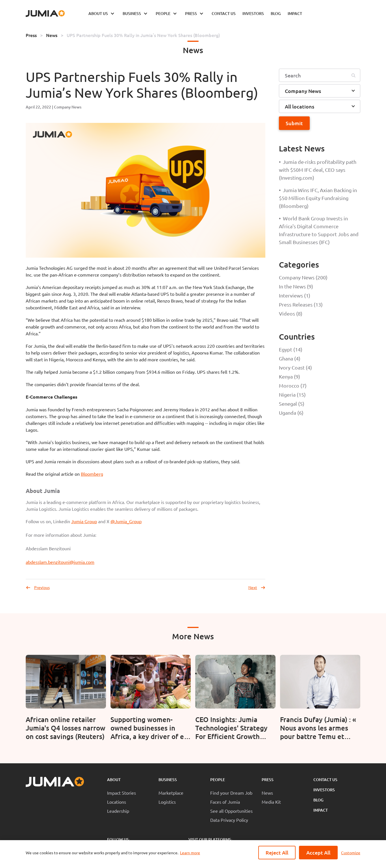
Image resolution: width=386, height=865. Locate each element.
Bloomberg (92, 474)
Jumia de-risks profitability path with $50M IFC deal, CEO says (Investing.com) (317, 170)
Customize (350, 852)
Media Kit (271, 802)
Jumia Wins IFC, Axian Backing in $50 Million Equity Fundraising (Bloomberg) (318, 198)
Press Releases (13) (301, 304)
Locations (116, 802)
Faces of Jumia (225, 802)
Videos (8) (290, 313)
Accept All (318, 852)
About (114, 779)
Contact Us (325, 779)
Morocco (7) (293, 385)
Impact (320, 810)
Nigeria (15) (292, 394)
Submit (294, 123)
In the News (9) (296, 286)
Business (168, 779)
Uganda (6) (291, 413)
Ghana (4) (289, 358)
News (51, 35)
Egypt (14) (290, 349)
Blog (318, 800)
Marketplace (171, 793)
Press (31, 35)
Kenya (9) (289, 376)
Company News (67, 107)
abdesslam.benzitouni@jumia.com (60, 562)
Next (252, 587)
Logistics (167, 802)
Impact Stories (121, 793)
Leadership (118, 811)
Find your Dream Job (231, 793)
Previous (42, 587)
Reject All (277, 852)
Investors (324, 789)
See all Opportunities (231, 811)
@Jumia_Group (126, 521)
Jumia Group (84, 521)
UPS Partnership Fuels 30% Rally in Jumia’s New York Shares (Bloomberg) (143, 35)
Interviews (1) (294, 295)
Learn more (190, 852)
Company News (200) (303, 277)
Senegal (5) (291, 404)
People (217, 779)
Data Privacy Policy (229, 820)
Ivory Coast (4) (295, 367)
